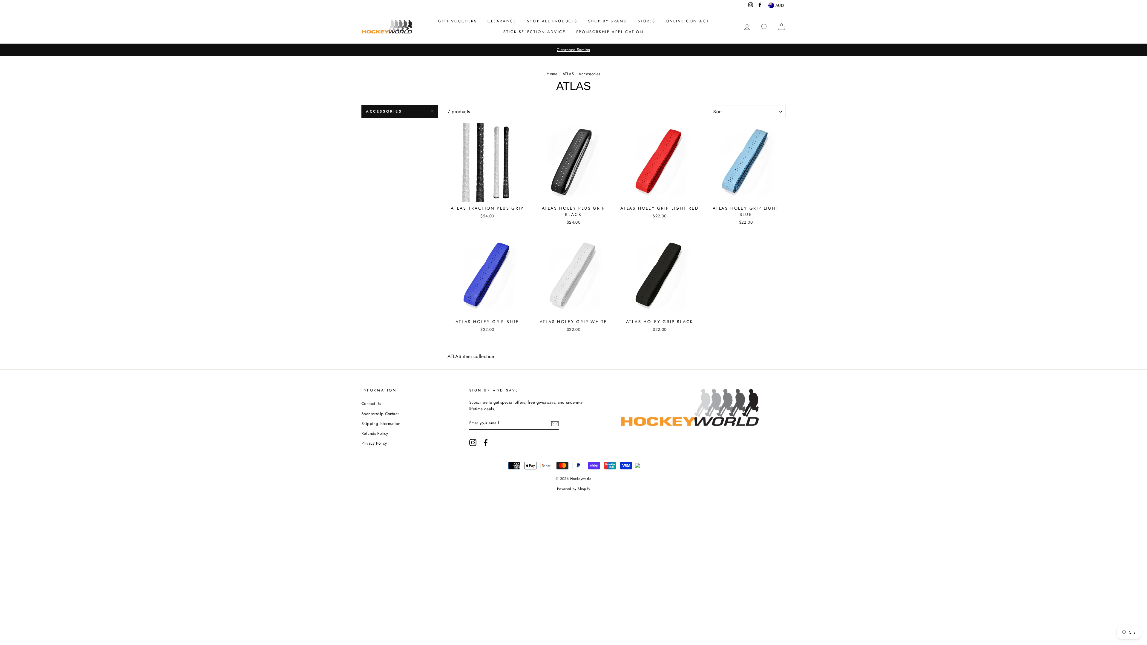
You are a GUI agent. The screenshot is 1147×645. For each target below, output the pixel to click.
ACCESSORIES (384, 111)
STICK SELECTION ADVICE (534, 32)
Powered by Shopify (573, 489)
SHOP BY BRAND (607, 21)
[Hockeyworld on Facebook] (485, 442)
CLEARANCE (501, 21)
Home (552, 74)
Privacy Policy (374, 443)
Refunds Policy (374, 433)
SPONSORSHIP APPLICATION (610, 32)
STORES (646, 21)
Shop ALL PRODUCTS (552, 21)
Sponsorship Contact (380, 414)
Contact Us (371, 403)
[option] (573, 50)
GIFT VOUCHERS (457, 21)
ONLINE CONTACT (687, 21)
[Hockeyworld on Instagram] (472, 442)
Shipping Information (380, 423)
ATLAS (568, 74)
